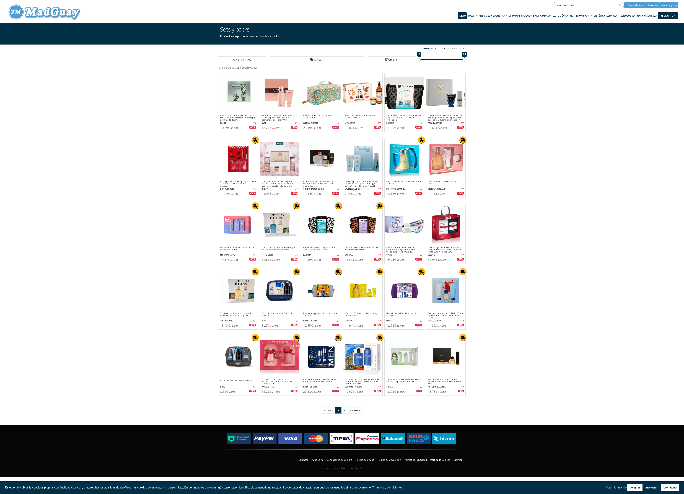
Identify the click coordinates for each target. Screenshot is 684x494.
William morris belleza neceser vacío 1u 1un (318, 117)
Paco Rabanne (435, 123)
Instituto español (395, 189)
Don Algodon (227, 189)
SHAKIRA (348, 321)
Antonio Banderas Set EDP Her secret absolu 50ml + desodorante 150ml (444, 381)
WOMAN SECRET (269, 387)
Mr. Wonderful (227, 255)
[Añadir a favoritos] (254, 123)
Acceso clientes (635, 5)
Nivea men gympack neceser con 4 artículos (320, 314)
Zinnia (389, 387)
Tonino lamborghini (313, 189)
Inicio (462, 15)
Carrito (669, 15)
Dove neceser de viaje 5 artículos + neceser (279, 314)
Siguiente (354, 410)
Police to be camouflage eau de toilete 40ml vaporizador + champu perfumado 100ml (237, 118)
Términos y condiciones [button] (387, 487)
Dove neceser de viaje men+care (236, 380)
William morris (310, 123)
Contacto (303, 459)
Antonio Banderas (437, 387)
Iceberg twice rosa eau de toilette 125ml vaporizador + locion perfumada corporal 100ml (278, 118)
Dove (264, 321)
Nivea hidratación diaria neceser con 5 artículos (404, 314)
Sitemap (458, 459)
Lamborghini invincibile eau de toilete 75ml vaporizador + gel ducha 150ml (318, 183)
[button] (317, 59)
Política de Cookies (440, 459)
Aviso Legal (317, 459)
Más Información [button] (616, 487)
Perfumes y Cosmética (492, 15)
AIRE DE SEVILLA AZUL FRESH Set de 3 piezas (403, 182)
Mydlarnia (350, 123)
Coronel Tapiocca (353, 387)
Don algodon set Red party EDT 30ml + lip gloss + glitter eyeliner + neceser (238, 183)
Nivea (389, 321)
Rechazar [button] (651, 487)
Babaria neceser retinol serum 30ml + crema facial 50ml (362, 248)
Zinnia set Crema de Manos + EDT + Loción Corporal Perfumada (403, 380)
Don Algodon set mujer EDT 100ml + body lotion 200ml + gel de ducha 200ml (445, 315)
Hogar (471, 15)
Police (223, 123)
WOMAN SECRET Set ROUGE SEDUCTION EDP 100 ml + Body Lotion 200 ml (277, 381)
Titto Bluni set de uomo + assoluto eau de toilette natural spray (237, 314)
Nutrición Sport (580, 15)
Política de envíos (365, 459)
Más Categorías (646, 15)
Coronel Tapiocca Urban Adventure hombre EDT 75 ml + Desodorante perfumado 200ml (362, 381)
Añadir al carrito (239, 135)
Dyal (264, 123)
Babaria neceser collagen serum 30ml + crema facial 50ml (319, 248)
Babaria (390, 123)
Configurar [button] (670, 487)
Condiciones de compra (339, 459)
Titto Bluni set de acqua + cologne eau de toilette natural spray (278, 248)
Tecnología (626, 15)
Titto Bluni (267, 255)
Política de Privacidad (416, 459)
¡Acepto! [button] (634, 487)
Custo (389, 255)
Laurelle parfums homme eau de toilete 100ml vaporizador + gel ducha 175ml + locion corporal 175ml (361, 184)
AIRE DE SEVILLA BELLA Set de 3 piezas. (443, 182)
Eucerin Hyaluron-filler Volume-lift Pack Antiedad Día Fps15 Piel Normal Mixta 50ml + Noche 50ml (445, 249)
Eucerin (431, 255)
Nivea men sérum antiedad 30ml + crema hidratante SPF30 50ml (319, 380)
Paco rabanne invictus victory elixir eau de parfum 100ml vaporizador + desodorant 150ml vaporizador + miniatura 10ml (445, 119)
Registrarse (652, 5)
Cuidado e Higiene (519, 15)
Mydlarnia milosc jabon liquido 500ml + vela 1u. (360, 117)
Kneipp (265, 189)
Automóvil (560, 15)
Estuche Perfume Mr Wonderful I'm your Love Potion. (237, 248)
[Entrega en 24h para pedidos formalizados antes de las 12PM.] (255, 140)
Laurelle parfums (353, 189)
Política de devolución (389, 459)
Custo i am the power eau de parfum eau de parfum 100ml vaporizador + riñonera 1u (400, 249)
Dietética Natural (605, 15)
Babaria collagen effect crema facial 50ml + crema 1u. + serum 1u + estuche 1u (403, 118)
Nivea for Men (310, 321)
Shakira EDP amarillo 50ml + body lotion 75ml (361, 314)
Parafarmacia (541, 15)
